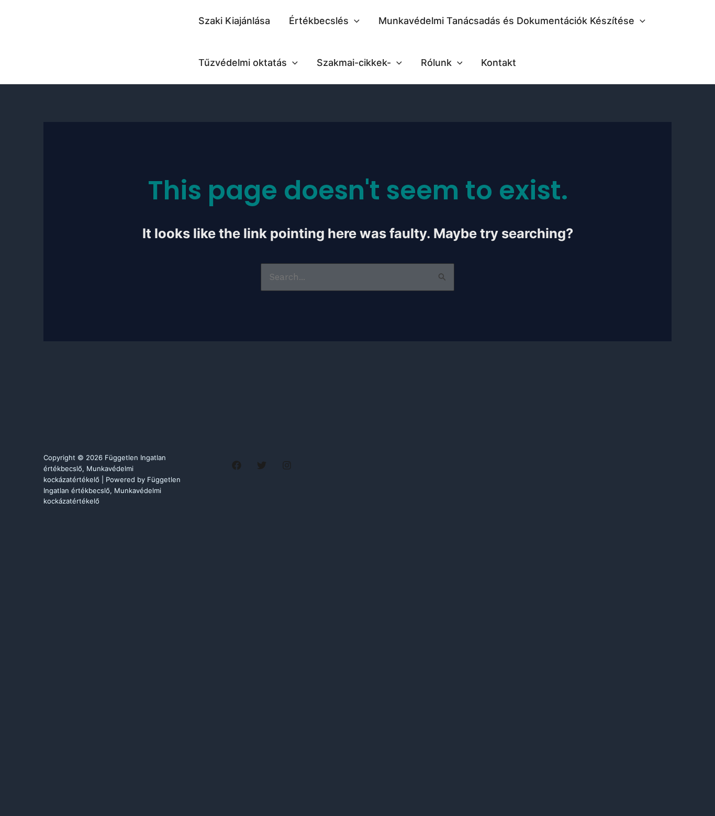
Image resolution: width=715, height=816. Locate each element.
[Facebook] (236, 465)
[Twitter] (261, 465)
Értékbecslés (319, 20)
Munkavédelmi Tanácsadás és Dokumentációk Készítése (506, 20)
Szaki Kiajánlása (234, 20)
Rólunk (436, 62)
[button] (354, 21)
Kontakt (498, 62)
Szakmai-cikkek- (354, 62)
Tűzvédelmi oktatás (242, 62)
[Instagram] (287, 465)
